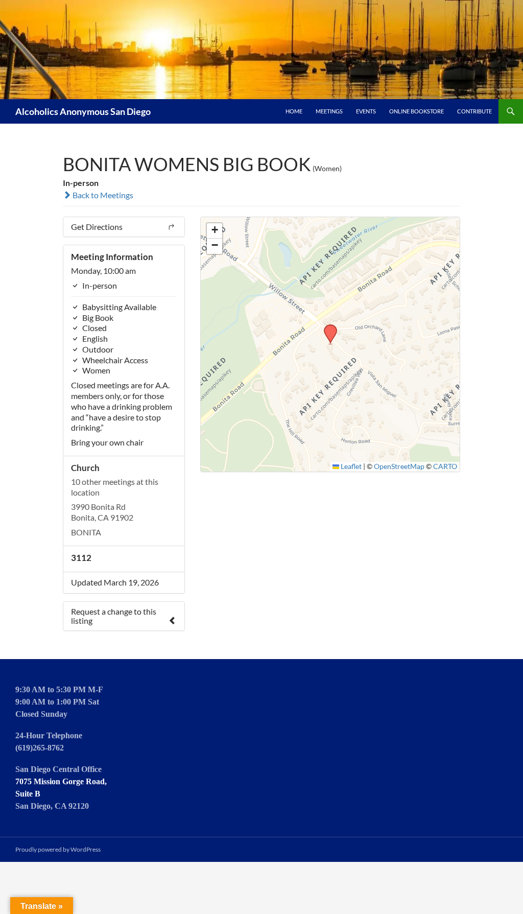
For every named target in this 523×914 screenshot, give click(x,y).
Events (366, 111)
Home (294, 111)
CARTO (445, 466)
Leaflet (350, 466)
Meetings (329, 111)
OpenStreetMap (399, 466)
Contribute (474, 111)
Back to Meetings (102, 195)
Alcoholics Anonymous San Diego (83, 111)
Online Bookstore (416, 111)
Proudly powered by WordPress (58, 849)
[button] (327, 327)
